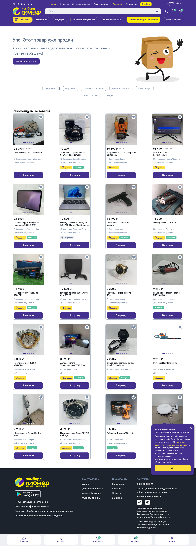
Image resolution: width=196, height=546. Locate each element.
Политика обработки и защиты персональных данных (44, 511)
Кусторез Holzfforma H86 (165, 363)
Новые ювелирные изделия (143, 19)
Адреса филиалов (91, 493)
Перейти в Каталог (26, 61)
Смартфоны (41, 19)
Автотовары (144, 88)
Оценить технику (101, 4)
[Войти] (167, 11)
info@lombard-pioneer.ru (149, 496)
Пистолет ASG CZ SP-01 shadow (118, 224)
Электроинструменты (84, 19)
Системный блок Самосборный (161, 153)
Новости (116, 493)
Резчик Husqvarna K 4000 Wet (28, 152)
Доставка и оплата (81, 4)
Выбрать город (25, 4)
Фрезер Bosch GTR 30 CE (164, 223)
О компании (131, 4)
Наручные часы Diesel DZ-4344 (119, 294)
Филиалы (64, 4)
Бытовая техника (112, 19)
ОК (172, 468)
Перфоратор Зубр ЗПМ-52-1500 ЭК (26, 294)
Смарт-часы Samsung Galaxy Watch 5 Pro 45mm (120, 364)
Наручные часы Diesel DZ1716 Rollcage (74, 434)
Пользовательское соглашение (31, 501)
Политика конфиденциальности (32, 506)
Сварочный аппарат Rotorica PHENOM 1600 (167, 294)
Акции (53, 4)
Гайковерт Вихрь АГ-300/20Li (120, 433)
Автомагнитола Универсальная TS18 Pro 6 (72, 364)
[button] (24, 142)
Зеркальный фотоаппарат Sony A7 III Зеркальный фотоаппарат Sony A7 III (72, 153)
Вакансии (117, 4)
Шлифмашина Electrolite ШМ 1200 (27, 434)
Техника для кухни (94, 88)
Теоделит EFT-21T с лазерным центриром (121, 153)
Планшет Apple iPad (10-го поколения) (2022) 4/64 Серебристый (26, 224)
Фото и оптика (173, 19)
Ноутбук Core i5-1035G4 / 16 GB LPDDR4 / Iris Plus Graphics (74, 224)
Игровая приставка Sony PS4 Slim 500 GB (74, 294)
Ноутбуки (60, 19)
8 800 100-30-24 (145, 484)
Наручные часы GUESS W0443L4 (25, 364)
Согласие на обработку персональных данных (40, 515)
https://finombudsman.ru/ (156, 517)
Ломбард (145, 4)
